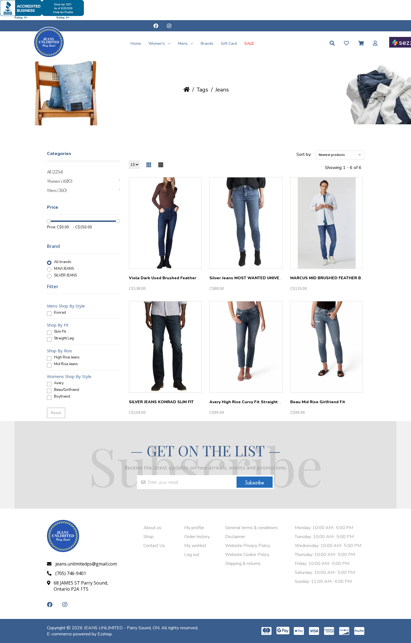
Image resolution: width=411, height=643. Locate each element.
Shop (148, 537)
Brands (207, 43)
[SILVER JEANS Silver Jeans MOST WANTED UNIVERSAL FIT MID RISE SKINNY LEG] (245, 223)
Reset (56, 413)
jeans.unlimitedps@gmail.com (86, 564)
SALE (249, 43)
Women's (157, 43)
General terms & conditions (251, 528)
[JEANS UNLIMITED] (49, 56)
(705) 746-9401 (70, 573)
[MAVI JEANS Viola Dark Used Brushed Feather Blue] (165, 223)
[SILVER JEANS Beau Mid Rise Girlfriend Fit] (326, 347)
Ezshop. (105, 634)
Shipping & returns (243, 563)
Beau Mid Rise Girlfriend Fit (317, 402)
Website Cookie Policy (247, 555)
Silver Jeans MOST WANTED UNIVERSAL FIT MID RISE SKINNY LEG (275, 278)
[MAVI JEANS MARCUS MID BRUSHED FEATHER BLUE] (326, 223)
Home (136, 43)
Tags (202, 89)
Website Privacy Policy (247, 546)
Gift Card (229, 43)
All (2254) (55, 172)
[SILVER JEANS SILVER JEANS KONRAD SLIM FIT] (165, 347)
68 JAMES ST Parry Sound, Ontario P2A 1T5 (81, 586)
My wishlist (195, 546)
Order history (197, 537)
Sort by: (303, 154)
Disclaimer (235, 537)
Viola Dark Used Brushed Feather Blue (168, 278)
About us (152, 528)
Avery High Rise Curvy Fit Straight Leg (247, 402)
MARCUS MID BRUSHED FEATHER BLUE (329, 278)
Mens (183, 43)
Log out (191, 555)
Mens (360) (57, 190)
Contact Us (154, 546)
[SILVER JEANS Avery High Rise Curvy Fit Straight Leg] (245, 347)
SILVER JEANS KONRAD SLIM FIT (161, 402)
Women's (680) (59, 181)
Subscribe (254, 482)
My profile (194, 528)
